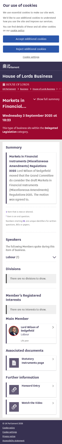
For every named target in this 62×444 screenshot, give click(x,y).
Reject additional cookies (31, 49)
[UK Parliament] (11, 66)
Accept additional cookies (31, 39)
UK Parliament (9, 89)
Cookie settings (31, 57)
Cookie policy (8, 428)
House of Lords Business (27, 76)
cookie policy (17, 30)
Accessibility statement (13, 440)
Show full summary (48, 99)
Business (24, 89)
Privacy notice (8, 436)
